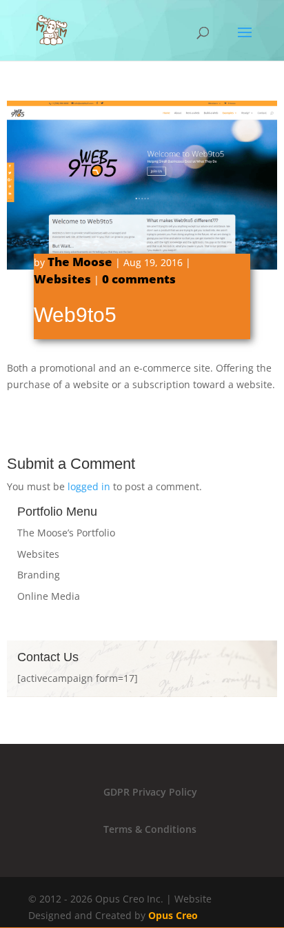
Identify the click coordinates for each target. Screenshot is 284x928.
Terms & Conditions (149, 829)
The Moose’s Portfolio (66, 532)
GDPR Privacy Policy (150, 791)
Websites (62, 279)
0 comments (139, 279)
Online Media (48, 596)
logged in (89, 486)
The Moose (80, 262)
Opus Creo (173, 915)
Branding (38, 574)
